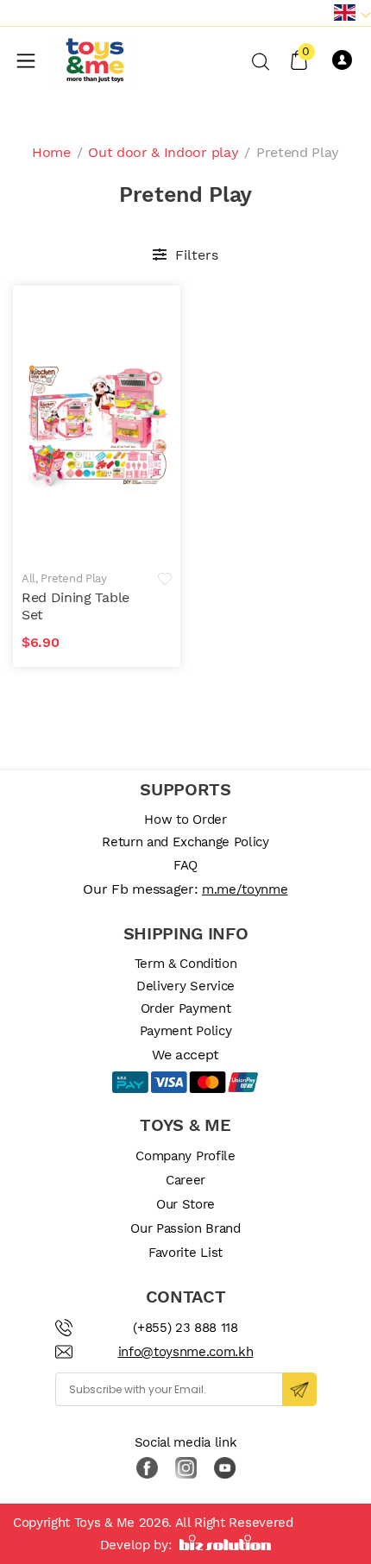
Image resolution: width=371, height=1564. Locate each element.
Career (185, 1180)
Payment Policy (186, 1031)
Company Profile (185, 1156)
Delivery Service (185, 986)
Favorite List (185, 1252)
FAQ (185, 865)
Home (51, 152)
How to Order (185, 819)
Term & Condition (186, 963)
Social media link (186, 1442)
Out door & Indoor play (163, 152)
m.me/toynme (244, 889)
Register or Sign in (345, 61)
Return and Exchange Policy (185, 842)
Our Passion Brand (185, 1228)
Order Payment (186, 1008)
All (28, 578)
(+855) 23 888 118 (185, 1327)
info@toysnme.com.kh (186, 1352)
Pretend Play (73, 578)
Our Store (185, 1204)
